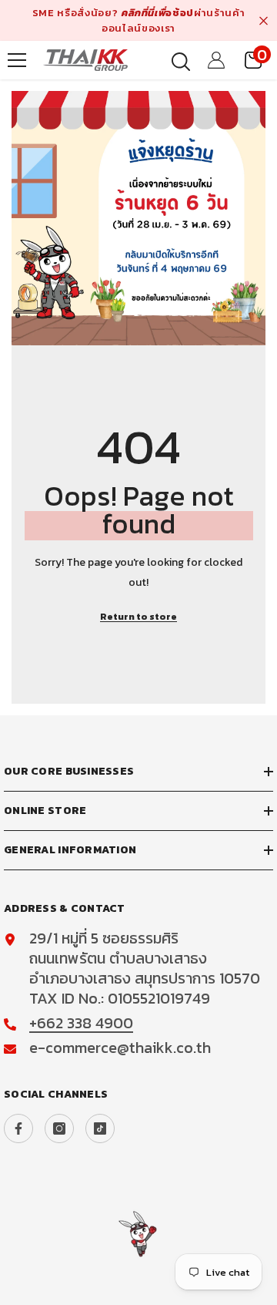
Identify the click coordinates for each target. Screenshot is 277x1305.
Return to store (138, 617)
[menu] (17, 60)
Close (263, 20)
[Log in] (216, 60)
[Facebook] (18, 1128)
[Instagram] (59, 1128)
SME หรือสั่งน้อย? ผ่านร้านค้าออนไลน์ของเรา (138, 20)
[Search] (181, 61)
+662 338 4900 (81, 1022)
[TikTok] (100, 1128)
